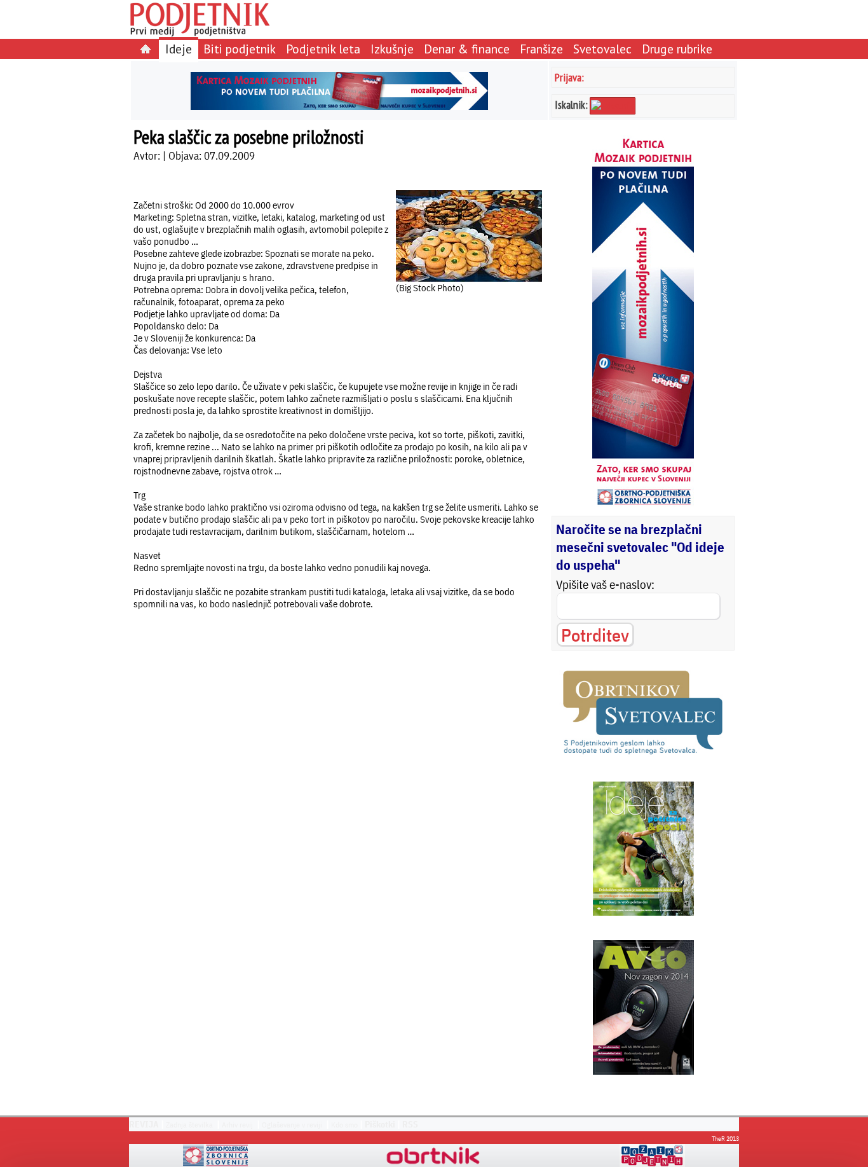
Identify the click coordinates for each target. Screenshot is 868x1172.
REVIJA (144, 1124)
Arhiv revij (237, 1124)
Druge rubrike (677, 49)
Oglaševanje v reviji (292, 1124)
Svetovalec (602, 49)
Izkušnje (392, 49)
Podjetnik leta (323, 49)
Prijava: (569, 77)
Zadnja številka (189, 1124)
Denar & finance (467, 49)
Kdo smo (344, 1124)
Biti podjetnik (239, 49)
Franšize (541, 49)
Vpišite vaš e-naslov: (605, 584)
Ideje (178, 49)
